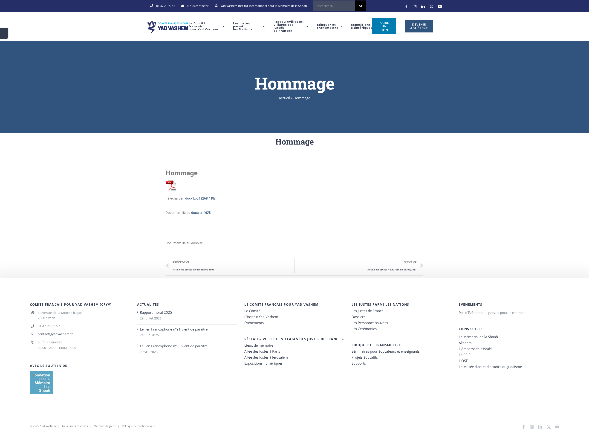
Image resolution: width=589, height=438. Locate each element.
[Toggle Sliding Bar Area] (4, 33)
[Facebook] (406, 6)
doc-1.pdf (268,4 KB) (201, 198)
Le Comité (252, 310)
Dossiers (358, 316)
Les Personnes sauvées (370, 322)
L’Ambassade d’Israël (475, 348)
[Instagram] (414, 6)
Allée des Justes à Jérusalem (266, 357)
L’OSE (463, 360)
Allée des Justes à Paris (262, 351)
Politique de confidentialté (138, 426)
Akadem (465, 342)
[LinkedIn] (423, 6)
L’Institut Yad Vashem (261, 316)
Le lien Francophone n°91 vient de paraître (174, 329)
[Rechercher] (339, 6)
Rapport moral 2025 (156, 312)
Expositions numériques (263, 363)
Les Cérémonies (364, 328)
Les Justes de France (367, 310)
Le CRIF (464, 354)
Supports (359, 363)
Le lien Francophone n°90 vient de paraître (174, 346)
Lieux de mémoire (258, 345)
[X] (431, 6)
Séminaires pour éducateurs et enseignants (386, 351)
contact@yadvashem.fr (55, 334)
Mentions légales (104, 426)
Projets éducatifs (365, 357)
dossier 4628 (201, 213)
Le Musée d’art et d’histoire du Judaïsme (490, 366)
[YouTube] (440, 6)
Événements (254, 322)
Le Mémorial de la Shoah (478, 336)
